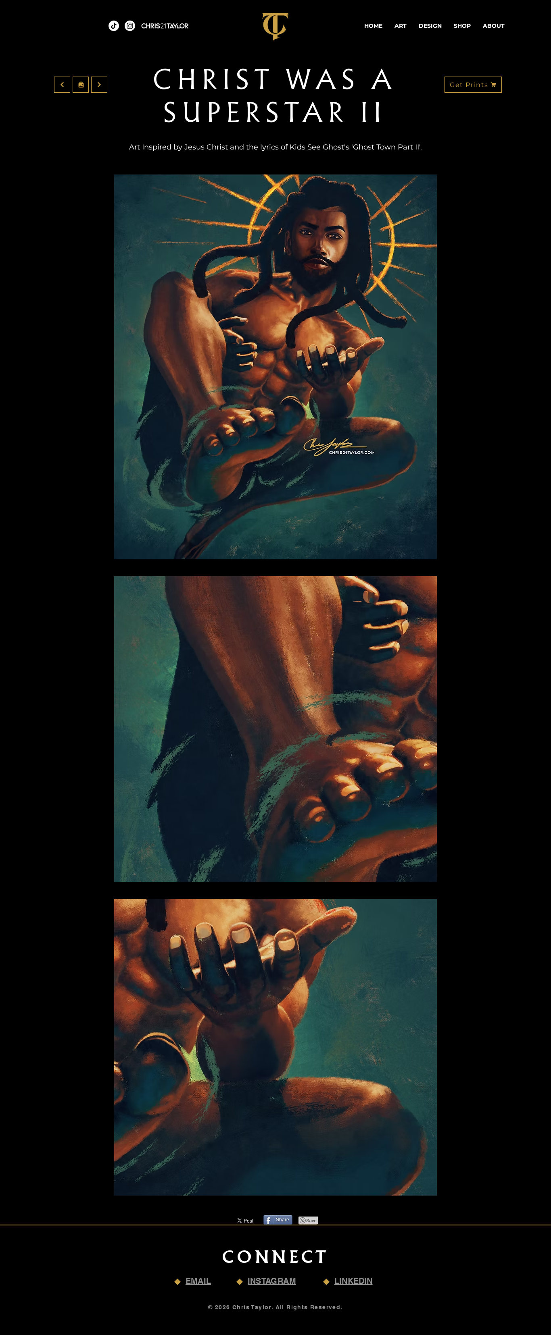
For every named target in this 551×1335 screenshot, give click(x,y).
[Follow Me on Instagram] (130, 26)
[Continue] (62, 85)
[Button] (81, 85)
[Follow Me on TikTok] (114, 26)
